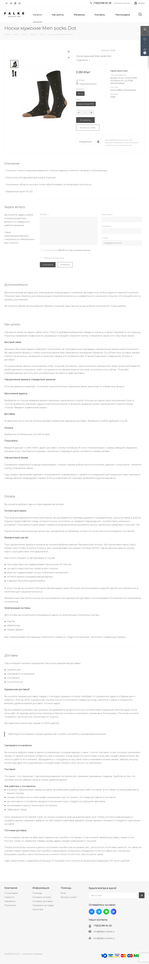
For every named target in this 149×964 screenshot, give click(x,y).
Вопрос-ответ (69, 897)
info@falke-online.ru (104, 931)
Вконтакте (6, 3)
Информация (40, 887)
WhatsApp (15, 3)
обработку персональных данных (74, 250)
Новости (9, 897)
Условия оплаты (41, 897)
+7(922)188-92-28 (102, 925)
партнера (68, 820)
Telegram (11, 3)
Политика (10, 905)
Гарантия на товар (43, 905)
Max (19, 3)
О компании (11, 893)
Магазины (10, 901)
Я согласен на (67, 250)
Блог (63, 893)
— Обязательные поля (52, 258)
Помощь (37, 893)
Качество (37, 909)
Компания (10, 887)
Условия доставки (42, 901)
